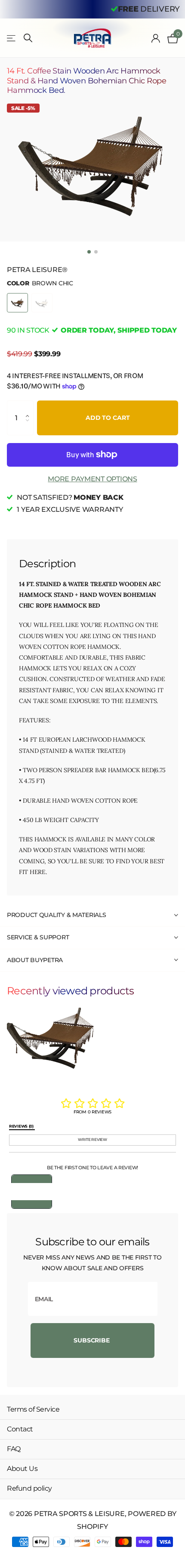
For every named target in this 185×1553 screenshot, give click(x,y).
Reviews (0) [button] (22, 1126)
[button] (29, 407)
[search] (28, 38)
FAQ (14, 1449)
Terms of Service (33, 1409)
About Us (22, 1468)
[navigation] (89, 251)
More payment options (92, 479)
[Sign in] (155, 38)
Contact (20, 1429)
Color (40, 283)
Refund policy (29, 1488)
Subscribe (92, 1340)
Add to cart (108, 418)
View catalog (12, 38)
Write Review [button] (92, 1139)
